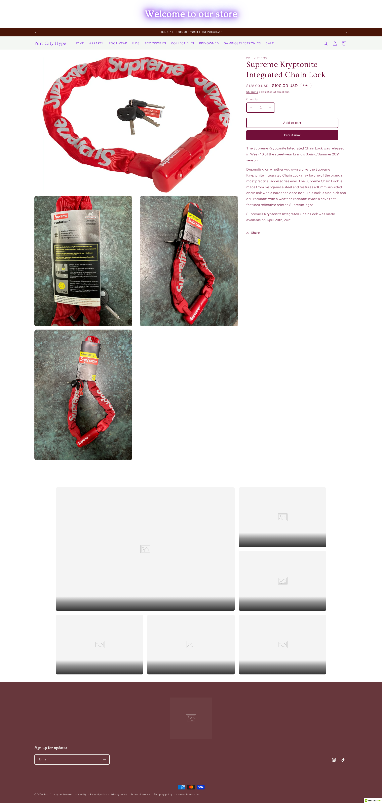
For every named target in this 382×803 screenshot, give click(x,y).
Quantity (252, 99)
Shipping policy (163, 794)
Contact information (188, 794)
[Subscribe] (104, 759)
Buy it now (292, 135)
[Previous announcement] (35, 32)
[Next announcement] (346, 32)
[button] (325, 43)
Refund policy (98, 794)
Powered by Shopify (74, 794)
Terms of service (140, 794)
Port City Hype (53, 794)
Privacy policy (118, 794)
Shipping (252, 91)
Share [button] (255, 232)
